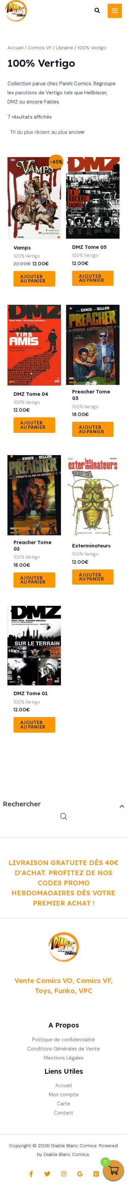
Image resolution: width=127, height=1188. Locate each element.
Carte (63, 1104)
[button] (97, 11)
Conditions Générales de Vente (63, 1049)
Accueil (15, 48)
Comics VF (39, 48)
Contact (63, 1113)
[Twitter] (47, 1174)
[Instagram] (64, 1174)
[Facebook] (31, 1174)
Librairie (64, 48)
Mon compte (64, 1095)
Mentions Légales (64, 1058)
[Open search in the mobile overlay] (63, 816)
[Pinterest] (96, 1174)
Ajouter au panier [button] (33, 279)
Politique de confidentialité (63, 1040)
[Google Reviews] (80, 1174)
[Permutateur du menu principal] (115, 11)
